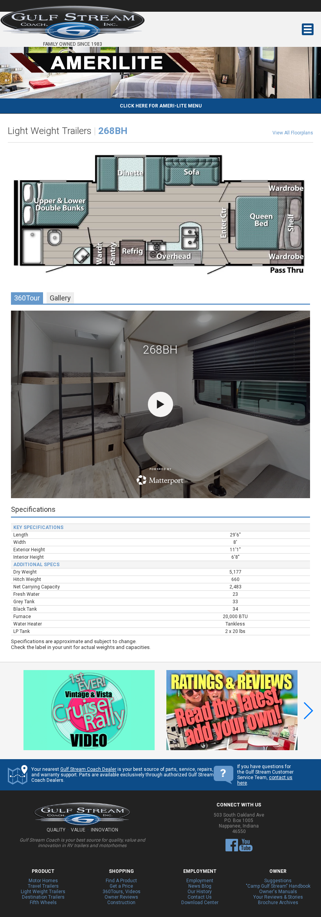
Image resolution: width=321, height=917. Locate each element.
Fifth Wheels (43, 902)
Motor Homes (43, 880)
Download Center (199, 902)
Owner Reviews (121, 897)
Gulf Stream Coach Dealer (88, 769)
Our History (200, 891)
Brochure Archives (278, 902)
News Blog (199, 886)
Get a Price (121, 886)
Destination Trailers (43, 897)
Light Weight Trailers (43, 891)
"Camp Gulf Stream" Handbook (278, 886)
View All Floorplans (292, 133)
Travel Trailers (43, 886)
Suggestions (278, 880)
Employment (199, 880)
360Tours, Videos (122, 891)
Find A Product (121, 880)
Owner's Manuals (278, 891)
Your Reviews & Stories (278, 897)
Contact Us (200, 897)
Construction (121, 902)
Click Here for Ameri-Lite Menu (161, 106)
